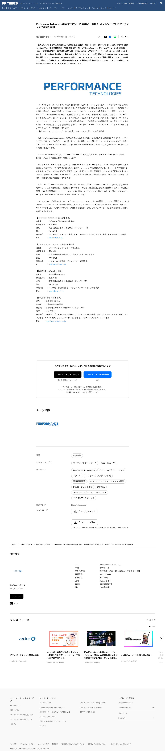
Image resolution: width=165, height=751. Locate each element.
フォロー (17, 596)
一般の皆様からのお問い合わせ (120, 744)
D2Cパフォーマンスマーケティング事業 (106, 481)
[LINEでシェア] (115, 37)
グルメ (103, 8)
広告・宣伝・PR (108, 463)
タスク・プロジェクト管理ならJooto (93, 703)
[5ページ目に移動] (154, 626)
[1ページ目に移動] (149, 626)
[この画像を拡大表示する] (47, 424)
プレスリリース (26, 544)
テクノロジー (13, 8)
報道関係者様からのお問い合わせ (73, 744)
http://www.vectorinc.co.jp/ (111, 564)
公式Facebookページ (125, 703)
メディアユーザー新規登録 (97, 375)
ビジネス (94, 8)
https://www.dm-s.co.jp (57, 264)
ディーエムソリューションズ (111, 470)
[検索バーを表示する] (161, 3)
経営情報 (77, 456)
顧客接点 (101, 487)
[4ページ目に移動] (153, 626)
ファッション (67, 8)
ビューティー (54, 8)
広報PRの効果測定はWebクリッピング (53, 721)
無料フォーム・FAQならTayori (91, 707)
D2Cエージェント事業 (82, 487)
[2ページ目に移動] (150, 626)
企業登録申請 (142, 3)
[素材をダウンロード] (122, 37)
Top (3, 8)
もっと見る (151, 620)
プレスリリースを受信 (125, 3)
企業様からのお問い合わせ (97, 744)
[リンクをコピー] (127, 37)
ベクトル (77, 476)
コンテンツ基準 (43, 744)
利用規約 (55, 744)
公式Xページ (122, 713)
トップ (13, 544)
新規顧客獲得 (79, 481)
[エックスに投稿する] (106, 37)
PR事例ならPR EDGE (87, 712)
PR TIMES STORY (46, 703)
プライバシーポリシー (27, 744)
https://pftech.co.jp (55, 238)
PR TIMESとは (15, 705)
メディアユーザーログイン (67, 375)
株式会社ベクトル (43, 544)
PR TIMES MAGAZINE (47, 717)
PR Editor (43, 726)
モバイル (24, 8)
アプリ (33, 8)
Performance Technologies (84, 470)
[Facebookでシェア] (110, 37)
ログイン (153, 3)
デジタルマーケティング (83, 498)
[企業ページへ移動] (18, 572)
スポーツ (112, 8)
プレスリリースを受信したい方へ (22, 715)
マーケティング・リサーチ (84, 463)
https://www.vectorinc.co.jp (56, 321)
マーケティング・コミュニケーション (89, 492)
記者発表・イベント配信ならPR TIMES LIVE (55, 712)
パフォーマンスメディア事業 (98, 476)
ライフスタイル (82, 8)
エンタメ (42, 8)
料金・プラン (15, 710)
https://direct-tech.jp (56, 291)
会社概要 (13, 744)
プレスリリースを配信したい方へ (22, 719)
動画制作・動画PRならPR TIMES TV (52, 707)
